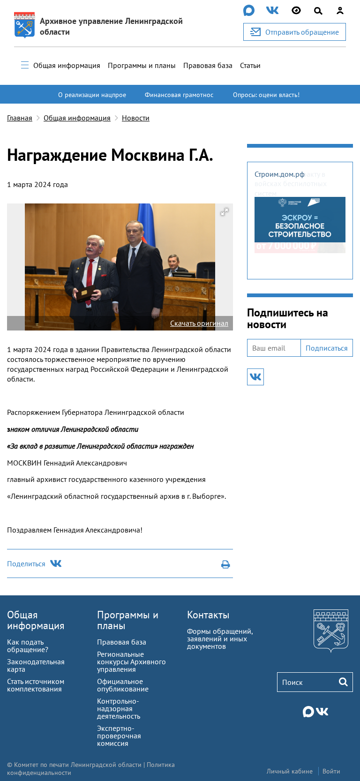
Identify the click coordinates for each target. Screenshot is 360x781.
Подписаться (327, 348)
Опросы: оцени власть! (266, 94)
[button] (224, 211)
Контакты (208, 614)
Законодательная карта (36, 665)
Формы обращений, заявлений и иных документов (220, 638)
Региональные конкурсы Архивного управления (131, 661)
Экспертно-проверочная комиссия (119, 735)
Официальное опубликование (123, 684)
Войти (331, 771)
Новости (136, 117)
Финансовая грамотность (179, 98)
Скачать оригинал (199, 323)
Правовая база (207, 65)
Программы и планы (142, 65)
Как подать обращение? (27, 645)
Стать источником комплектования (35, 684)
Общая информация (66, 65)
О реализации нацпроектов (92, 98)
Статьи (250, 65)
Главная (19, 117)
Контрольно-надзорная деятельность (118, 708)
